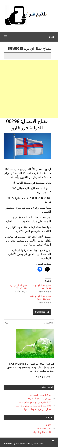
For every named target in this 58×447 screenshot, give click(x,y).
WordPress (21, 443)
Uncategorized (42, 312)
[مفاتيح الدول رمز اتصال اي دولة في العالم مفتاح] (29, 5)
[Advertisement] (29, 89)
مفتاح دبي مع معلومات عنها (37, 409)
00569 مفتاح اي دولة (40, 395)
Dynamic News (37, 443)
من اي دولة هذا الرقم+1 (39, 398)
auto (48, 425)
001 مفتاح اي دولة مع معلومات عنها (33, 405)
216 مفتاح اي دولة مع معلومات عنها (33, 402)
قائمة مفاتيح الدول (42, 432)
